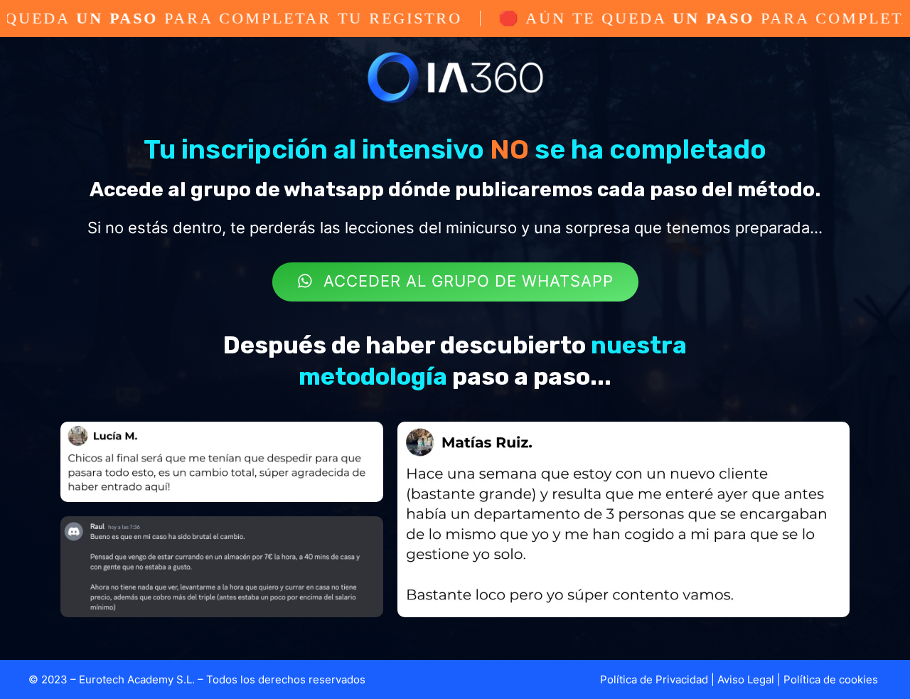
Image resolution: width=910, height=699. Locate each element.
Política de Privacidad (654, 679)
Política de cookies (830, 679)
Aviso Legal (745, 679)
